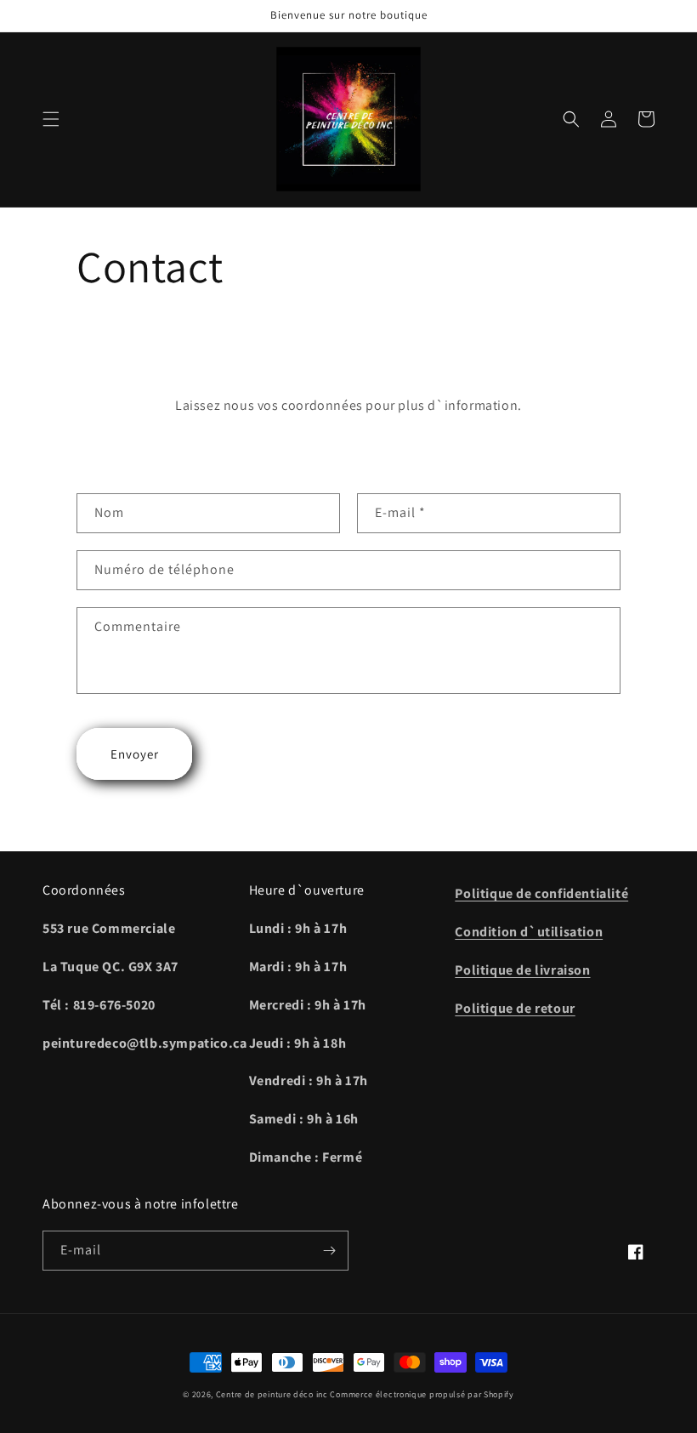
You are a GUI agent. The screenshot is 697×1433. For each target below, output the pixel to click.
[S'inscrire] (329, 1251)
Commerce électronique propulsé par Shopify (421, 1394)
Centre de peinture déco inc (272, 1394)
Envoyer (134, 754)
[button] (51, 119)
